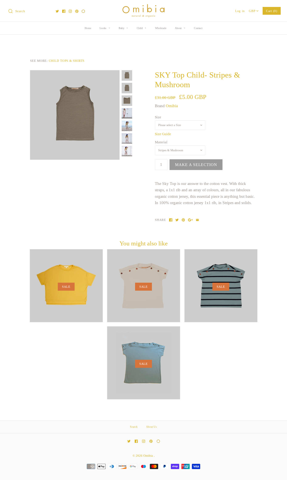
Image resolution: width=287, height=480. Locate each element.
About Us (151, 426)
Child (141, 28)
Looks (105, 28)
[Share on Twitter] (177, 220)
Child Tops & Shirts (66, 60)
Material (161, 142)
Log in (240, 11)
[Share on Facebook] (170, 220)
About (180, 28)
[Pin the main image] (183, 220)
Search (134, 426)
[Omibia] (143, 7)
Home (88, 28)
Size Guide (163, 134)
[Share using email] (197, 220)
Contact (198, 28)
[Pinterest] (76, 11)
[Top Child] (75, 115)
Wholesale (160, 28)
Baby (123, 28)
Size (158, 117)
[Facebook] (63, 11)
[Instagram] (70, 11)
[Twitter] (57, 11)
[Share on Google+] (190, 220)
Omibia (172, 106)
